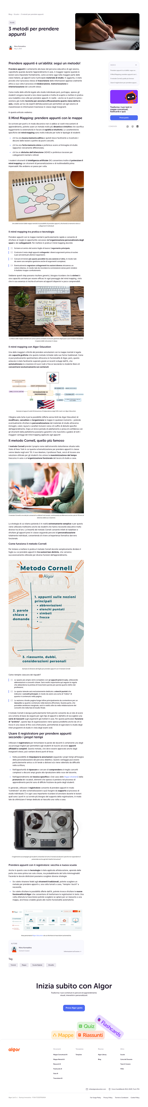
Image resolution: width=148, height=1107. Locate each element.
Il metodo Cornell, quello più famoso (122, 78)
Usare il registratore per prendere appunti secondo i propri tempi (123, 83)
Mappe (24, 965)
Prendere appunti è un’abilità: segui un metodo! (122, 71)
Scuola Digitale (37, 965)
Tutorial (13, 965)
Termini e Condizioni (121, 1097)
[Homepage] (14, 1050)
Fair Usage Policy (95, 1097)
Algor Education (37, 935)
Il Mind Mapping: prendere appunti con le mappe (123, 75)
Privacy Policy (107, 1097)
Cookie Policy (135, 1097)
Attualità (51, 965)
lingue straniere (71, 777)
